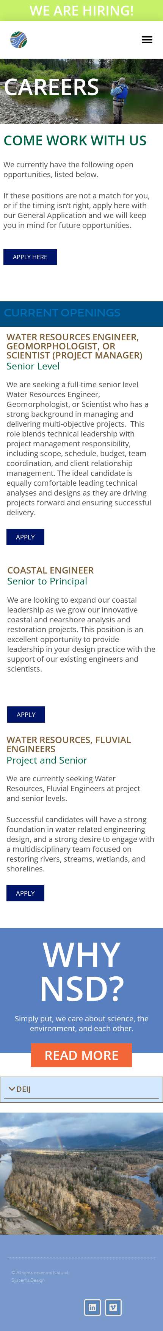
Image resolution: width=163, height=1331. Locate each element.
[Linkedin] (92, 1307)
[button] (146, 39)
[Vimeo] (113, 1307)
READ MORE (81, 1055)
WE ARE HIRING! (82, 10)
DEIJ (23, 1089)
